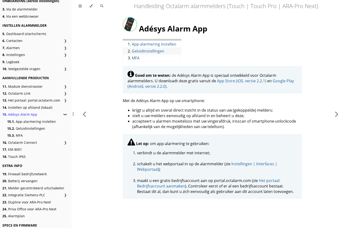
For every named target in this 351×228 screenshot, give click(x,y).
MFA (15, 135)
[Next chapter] (336, 114)
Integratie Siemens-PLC (23, 195)
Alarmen (11, 48)
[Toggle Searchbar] (101, 6)
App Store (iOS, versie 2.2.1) (241, 80)
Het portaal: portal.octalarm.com (31, 100)
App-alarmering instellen (31, 121)
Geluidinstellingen (26, 128)
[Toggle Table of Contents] (80, 6)
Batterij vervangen (19, 181)
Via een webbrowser (20, 16)
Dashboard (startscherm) (24, 33)
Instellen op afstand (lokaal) (27, 107)
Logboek (10, 62)
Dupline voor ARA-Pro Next (26, 202)
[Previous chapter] (84, 114)
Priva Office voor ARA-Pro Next (29, 209)
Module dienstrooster (22, 86)
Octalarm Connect (19, 142)
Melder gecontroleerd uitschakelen (33, 188)
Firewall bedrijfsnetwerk (24, 174)
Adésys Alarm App (19, 114)
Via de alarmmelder (20, 9)
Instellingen (13, 54)
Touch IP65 (14, 156)
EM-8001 (12, 149)
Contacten (12, 40)
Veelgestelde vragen (21, 69)
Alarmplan (13, 216)
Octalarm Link (16, 93)
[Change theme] (91, 6)
